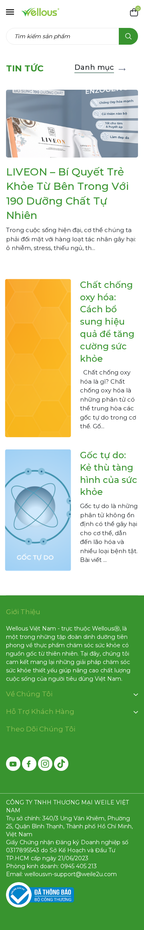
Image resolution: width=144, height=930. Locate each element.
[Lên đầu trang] (131, 879)
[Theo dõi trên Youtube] (13, 764)
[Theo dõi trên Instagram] (45, 764)
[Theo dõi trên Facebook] (29, 764)
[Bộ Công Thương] (40, 894)
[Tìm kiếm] (128, 36)
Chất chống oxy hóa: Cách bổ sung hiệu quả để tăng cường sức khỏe (107, 322)
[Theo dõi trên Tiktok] (61, 764)
